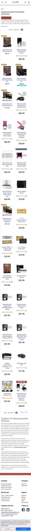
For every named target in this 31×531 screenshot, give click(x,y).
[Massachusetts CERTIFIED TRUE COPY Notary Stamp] (21, 321)
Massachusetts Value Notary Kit (7, 50)
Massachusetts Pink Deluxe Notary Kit (7, 220)
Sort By (10, 29)
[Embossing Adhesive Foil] (7, 380)
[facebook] (23, 510)
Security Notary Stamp (21, 276)
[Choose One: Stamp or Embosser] (21, 380)
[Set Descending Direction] (22, 30)
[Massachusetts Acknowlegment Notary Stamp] (7, 321)
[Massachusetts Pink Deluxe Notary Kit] (7, 205)
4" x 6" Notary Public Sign (22, 248)
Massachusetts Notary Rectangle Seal (7, 164)
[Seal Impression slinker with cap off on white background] (21, 350)
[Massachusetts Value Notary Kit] (7, 36)
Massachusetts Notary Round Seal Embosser (21, 105)
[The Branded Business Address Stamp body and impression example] (7, 178)
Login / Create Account (7, 495)
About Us (23, 484)
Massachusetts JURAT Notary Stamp (21, 306)
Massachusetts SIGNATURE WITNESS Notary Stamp (7, 307)
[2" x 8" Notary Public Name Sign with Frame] (7, 233)
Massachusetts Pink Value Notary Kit (7, 80)
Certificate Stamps (6, 485)
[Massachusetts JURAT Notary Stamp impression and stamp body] (21, 291)
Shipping (23, 495)
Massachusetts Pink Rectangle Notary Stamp (21, 164)
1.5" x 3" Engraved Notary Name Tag (22, 220)
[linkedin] (28, 510)
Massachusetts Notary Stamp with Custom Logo (7, 194)
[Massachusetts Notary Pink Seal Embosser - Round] (21, 119)
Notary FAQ (24, 485)
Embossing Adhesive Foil (7, 394)
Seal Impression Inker (21, 364)
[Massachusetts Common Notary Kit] (21, 65)
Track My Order (5, 500)
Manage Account (5, 499)
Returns (23, 497)
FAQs (22, 500)
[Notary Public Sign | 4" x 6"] (21, 233)
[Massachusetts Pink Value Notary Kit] (7, 65)
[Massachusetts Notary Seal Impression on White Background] (7, 149)
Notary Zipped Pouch (21, 192)
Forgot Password (5, 497)
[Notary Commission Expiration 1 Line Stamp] (7, 350)
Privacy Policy (4, 525)
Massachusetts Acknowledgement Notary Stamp (7, 336)
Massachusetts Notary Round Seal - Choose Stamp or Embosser (21, 397)
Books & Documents (6, 487)
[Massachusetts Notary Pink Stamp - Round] (7, 119)
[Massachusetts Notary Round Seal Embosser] (21, 90)
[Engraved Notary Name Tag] (21, 205)
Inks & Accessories (6, 489)
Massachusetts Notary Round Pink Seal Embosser (21, 135)
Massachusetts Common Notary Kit (22, 80)
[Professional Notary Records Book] (7, 262)
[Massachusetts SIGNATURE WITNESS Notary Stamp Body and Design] (7, 291)
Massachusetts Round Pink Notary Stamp (7, 134)
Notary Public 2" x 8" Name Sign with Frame (7, 248)
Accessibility (24, 502)
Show (22, 412)
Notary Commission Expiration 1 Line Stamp (7, 365)
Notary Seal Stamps (6, 484)
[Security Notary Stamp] (21, 262)
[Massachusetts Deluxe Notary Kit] (7, 90)
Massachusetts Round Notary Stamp (21, 51)
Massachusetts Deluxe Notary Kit (7, 104)
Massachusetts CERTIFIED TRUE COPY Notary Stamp (22, 337)
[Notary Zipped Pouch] (21, 178)
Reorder (23, 499)
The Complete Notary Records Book (7, 277)
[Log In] (25, 2)
